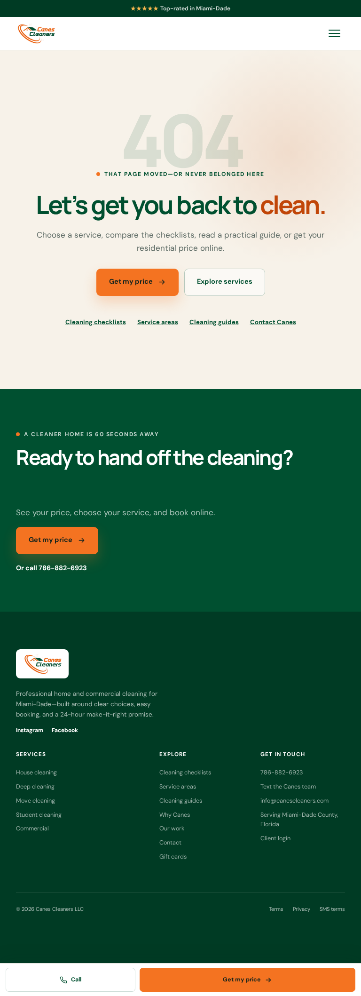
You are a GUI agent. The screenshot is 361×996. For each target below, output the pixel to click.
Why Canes (174, 815)
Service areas (157, 322)
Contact (170, 842)
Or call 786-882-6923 (51, 568)
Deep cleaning (35, 786)
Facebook (65, 730)
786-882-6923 (281, 772)
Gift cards (173, 857)
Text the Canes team (288, 786)
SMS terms (332, 909)
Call (76, 979)
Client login (275, 838)
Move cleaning (35, 801)
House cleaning (36, 772)
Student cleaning (39, 815)
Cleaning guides (214, 322)
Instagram (29, 730)
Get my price (131, 281)
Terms (276, 909)
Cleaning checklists (95, 322)
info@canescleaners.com (294, 801)
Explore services (224, 281)
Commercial (32, 828)
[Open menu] (334, 33)
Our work (171, 828)
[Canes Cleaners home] (35, 33)
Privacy (301, 909)
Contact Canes (273, 322)
